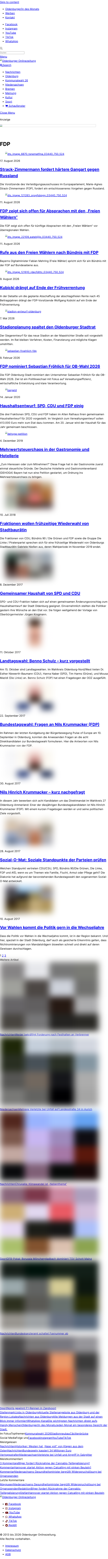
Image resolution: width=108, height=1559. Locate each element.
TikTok (9, 37)
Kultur (9, 97)
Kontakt (10, 17)
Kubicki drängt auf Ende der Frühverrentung (42, 287)
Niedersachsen (14, 84)
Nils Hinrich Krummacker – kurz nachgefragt (42, 792)
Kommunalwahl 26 (16, 80)
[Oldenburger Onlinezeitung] (18, 1497)
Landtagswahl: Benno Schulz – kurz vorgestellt (45, 660)
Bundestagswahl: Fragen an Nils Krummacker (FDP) (49, 724)
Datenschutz (13, 1550)
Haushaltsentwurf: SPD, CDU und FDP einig (42, 405)
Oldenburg (11, 76)
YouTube (10, 32)
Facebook (11, 24)
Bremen (10, 88)
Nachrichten (12, 72)
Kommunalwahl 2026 (38, 1433)
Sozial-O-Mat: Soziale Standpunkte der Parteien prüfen (53, 859)
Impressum (12, 1545)
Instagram (11, 28)
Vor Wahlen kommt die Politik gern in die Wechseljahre (52, 927)
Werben (10, 13)
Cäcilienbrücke (79, 1433)
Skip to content (9, 2)
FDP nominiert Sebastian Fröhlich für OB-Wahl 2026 (50, 366)
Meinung (10, 93)
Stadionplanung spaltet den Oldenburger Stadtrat (48, 327)
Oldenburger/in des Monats (22, 9)
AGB (8, 1554)
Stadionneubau (60, 1433)
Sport (8, 101)
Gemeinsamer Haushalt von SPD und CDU (40, 593)
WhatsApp (11, 41)
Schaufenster (16, 105)
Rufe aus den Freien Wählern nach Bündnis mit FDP (49, 252)
